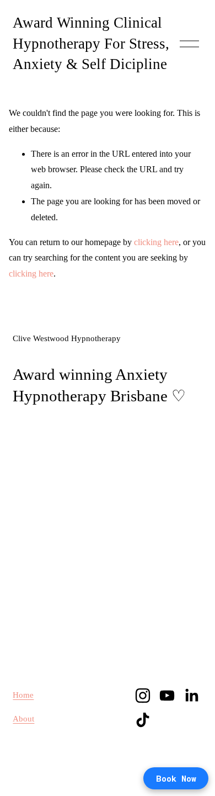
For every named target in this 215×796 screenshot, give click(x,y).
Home (23, 695)
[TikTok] (142, 720)
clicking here (156, 242)
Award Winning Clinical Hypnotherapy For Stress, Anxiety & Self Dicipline (91, 43)
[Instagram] (142, 695)
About (23, 718)
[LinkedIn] (191, 695)
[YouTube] (167, 695)
